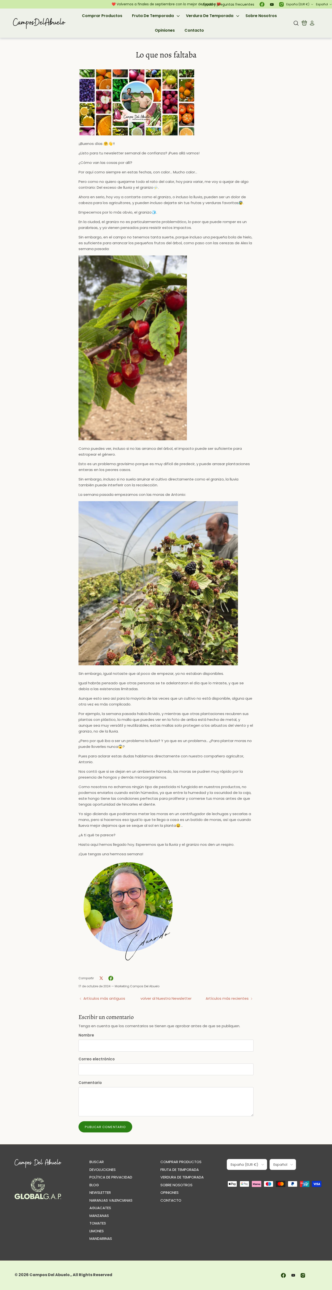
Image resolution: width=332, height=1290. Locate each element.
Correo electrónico (97, 1059)
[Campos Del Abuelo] (39, 23)
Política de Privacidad (110, 1177)
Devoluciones (102, 1169)
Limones (96, 1231)
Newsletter (100, 1192)
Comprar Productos (102, 16)
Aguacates (100, 1207)
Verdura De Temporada (209, 16)
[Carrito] (304, 23)
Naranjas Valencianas (110, 1200)
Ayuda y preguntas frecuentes (228, 4)
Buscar (96, 1161)
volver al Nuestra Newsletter (166, 998)
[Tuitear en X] (101, 978)
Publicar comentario (105, 1127)
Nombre (86, 1035)
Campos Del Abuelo (49, 1275)
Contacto (194, 30)
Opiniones (165, 30)
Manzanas (99, 1215)
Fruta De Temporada (153, 16)
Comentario (90, 1082)
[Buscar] (296, 23)
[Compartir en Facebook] (110, 978)
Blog (94, 1184)
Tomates (97, 1223)
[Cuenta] (311, 23)
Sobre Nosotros (261, 16)
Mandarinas (100, 1238)
